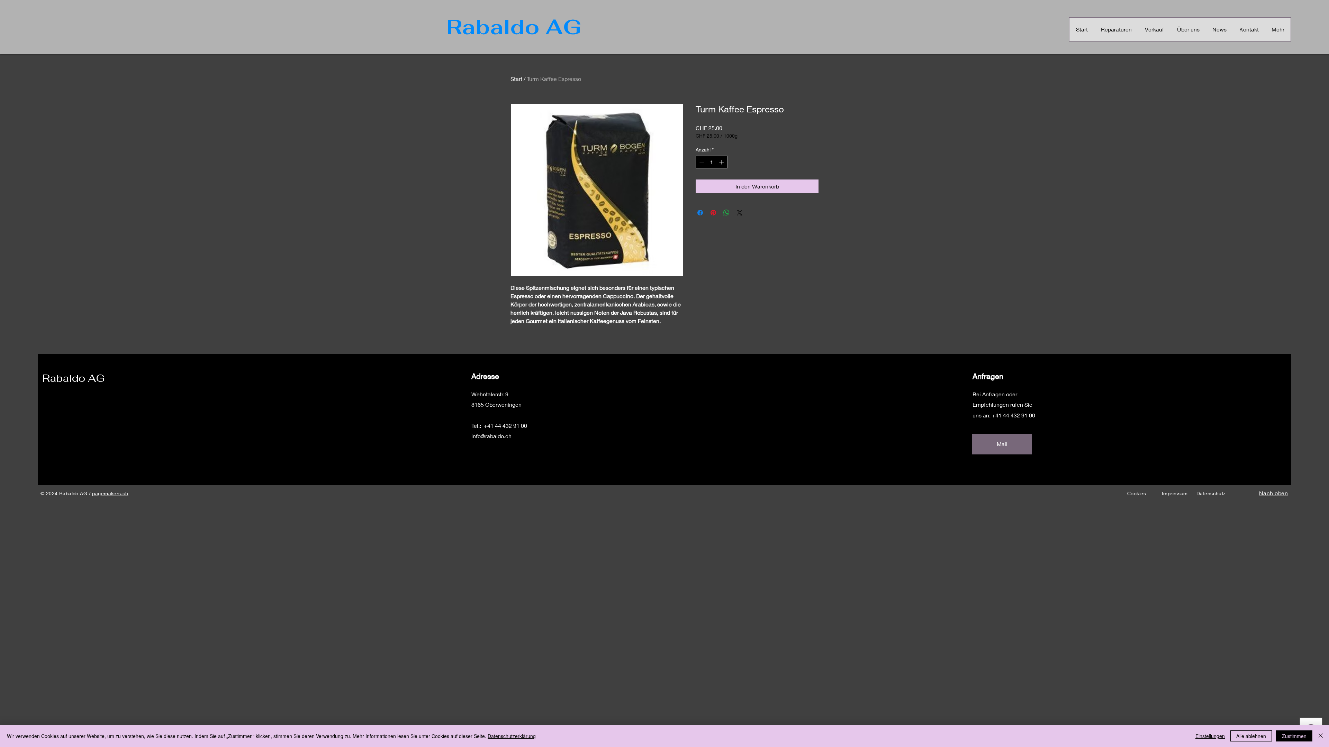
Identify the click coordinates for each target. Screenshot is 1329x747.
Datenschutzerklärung (512, 735)
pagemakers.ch (110, 493)
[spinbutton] (711, 162)
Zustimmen (1294, 735)
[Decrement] (701, 162)
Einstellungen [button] (1210, 735)
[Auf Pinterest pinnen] (713, 213)
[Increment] (722, 162)
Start (516, 78)
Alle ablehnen (1251, 735)
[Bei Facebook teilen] (700, 213)
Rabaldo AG (74, 378)
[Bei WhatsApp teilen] (726, 213)
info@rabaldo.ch (491, 436)
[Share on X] (739, 213)
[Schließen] (1321, 735)
